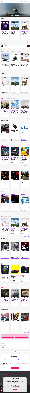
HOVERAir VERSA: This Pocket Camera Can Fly (5, 88)
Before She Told (14, 182)
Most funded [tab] (5, 216)
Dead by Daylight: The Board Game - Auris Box (15, 159)
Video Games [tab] (11, 145)
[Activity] (24, 1)
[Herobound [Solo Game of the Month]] (25, 151)
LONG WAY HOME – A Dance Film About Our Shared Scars (14, 207)
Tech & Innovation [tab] (4, 51)
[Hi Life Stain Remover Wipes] (25, 199)
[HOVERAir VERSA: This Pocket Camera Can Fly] (5, 81)
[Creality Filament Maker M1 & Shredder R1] (5, 57)
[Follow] (2, 179)
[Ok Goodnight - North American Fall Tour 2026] (25, 104)
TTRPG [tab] (8, 145)
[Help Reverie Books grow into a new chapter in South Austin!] (25, 128)
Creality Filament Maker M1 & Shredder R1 (5, 65)
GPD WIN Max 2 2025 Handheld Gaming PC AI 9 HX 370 (14, 65)
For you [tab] (2, 98)
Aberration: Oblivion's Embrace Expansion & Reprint (5, 159)
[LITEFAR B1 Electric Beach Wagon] (25, 25)
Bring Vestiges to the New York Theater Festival (5, 183)
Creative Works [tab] (9, 51)
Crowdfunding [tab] (8, 98)
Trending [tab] (2, 216)
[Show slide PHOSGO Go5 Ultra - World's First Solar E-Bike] (17, 15)
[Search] (20, 1)
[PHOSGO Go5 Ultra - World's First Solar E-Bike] (15, 25)
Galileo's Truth (13, 253)
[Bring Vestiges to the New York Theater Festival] (5, 175)
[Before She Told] (15, 175)
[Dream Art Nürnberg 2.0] (15, 128)
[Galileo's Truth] (15, 246)
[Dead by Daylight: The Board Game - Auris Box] (15, 151)
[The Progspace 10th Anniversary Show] (25, 246)
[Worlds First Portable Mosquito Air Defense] (25, 57)
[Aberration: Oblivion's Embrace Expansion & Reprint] (5, 151)
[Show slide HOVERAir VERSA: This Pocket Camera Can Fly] (13, 15)
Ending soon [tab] (15, 98)
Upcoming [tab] (5, 98)
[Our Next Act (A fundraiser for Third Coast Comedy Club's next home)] (15, 104)
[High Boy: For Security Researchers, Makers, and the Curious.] (5, 25)
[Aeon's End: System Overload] (5, 246)
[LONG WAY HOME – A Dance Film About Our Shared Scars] (15, 199)
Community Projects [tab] (14, 51)
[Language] (22, 1)
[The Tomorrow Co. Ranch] (5, 128)
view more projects (26, 41)
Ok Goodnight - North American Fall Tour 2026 (24, 112)
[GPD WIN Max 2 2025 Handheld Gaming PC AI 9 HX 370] (15, 57)
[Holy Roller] (5, 199)
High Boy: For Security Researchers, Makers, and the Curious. (5, 33)
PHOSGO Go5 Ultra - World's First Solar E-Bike (14, 33)
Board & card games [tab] (3, 145)
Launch (15, 337)
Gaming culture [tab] (19, 51)
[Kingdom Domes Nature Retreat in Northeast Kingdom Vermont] (25, 175)
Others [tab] (14, 145)
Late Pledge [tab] (12, 98)
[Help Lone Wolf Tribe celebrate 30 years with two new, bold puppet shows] (5, 104)
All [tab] (1, 51)
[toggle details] (9, 40)
